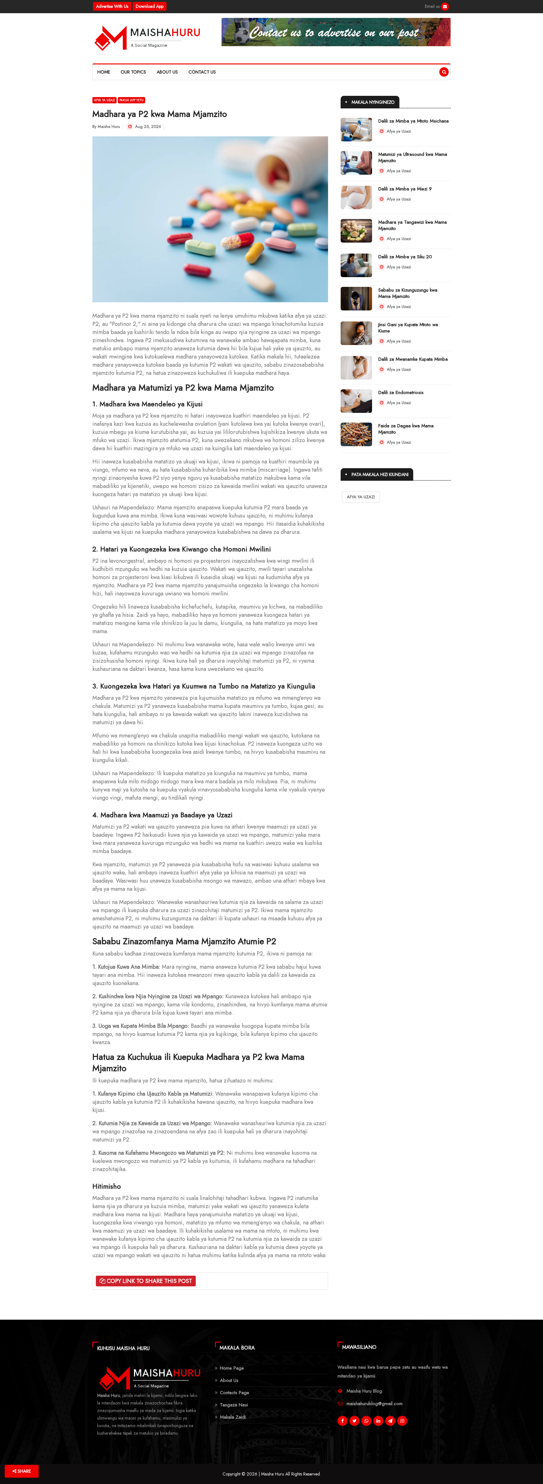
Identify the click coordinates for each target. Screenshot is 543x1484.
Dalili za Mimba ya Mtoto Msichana (413, 121)
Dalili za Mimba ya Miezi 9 (405, 188)
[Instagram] (402, 1421)
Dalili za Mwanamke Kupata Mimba (413, 359)
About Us (167, 72)
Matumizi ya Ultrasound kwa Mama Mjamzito (412, 157)
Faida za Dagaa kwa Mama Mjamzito (406, 428)
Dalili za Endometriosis (401, 392)
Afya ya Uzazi (104, 100)
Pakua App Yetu (131, 100)
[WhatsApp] (366, 1421)
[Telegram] (390, 1421)
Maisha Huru (109, 126)
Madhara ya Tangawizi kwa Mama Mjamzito (412, 225)
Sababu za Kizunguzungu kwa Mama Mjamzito (407, 293)
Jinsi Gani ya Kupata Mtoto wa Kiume (408, 327)
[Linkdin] (378, 1421)
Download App (149, 6)
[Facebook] (445, 7)
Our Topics (133, 72)
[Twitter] (354, 1421)
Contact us (202, 72)
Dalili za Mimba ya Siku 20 (405, 256)
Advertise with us (112, 6)
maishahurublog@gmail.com (375, 1403)
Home (103, 72)
